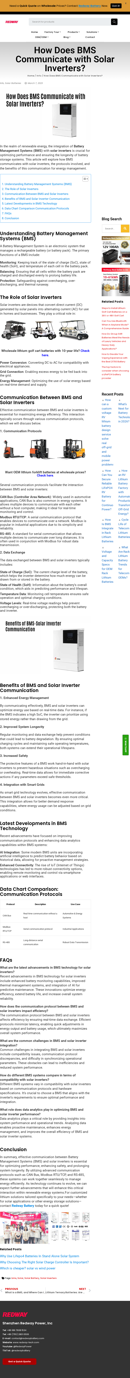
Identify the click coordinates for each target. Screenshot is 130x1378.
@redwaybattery (21, 1350)
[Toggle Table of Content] (84, 179)
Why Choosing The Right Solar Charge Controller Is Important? (44, 1262)
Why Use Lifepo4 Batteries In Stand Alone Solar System (39, 1256)
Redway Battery (23, 1206)
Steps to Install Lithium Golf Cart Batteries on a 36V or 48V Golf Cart (114, 312)
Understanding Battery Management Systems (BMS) (38, 184)
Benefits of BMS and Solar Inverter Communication (37, 198)
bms (14, 1278)
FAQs (8, 213)
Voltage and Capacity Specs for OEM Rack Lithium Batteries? (108, 566)
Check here (45, 475)
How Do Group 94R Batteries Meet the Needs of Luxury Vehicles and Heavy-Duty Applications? (115, 341)
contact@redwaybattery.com (28, 1338)
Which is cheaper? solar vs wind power (27, 1268)
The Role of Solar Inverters (21, 189)
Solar (20, 1278)
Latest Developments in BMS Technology (31, 203)
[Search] (125, 228)
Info (39, 75)
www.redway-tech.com (26, 1342)
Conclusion (12, 218)
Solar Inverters (48, 1278)
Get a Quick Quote (19, 1361)
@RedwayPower (22, 1346)
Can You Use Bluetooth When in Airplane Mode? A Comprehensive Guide (115, 324)
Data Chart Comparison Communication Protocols (37, 208)
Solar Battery (31, 1278)
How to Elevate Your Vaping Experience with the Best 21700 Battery (114, 358)
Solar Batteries (13, 83)
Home (30, 75)
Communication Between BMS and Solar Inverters (36, 194)
